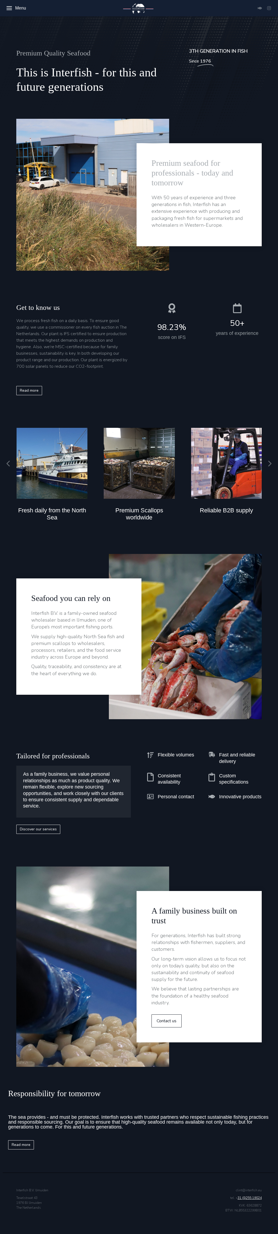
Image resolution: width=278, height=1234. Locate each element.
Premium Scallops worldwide (139, 514)
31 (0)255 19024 (250, 1198)
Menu (20, 8)
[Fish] (260, 8)
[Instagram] (269, 8)
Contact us (166, 1021)
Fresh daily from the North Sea (52, 514)
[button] (8, 463)
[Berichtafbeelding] (52, 463)
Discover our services (38, 829)
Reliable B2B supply (226, 510)
